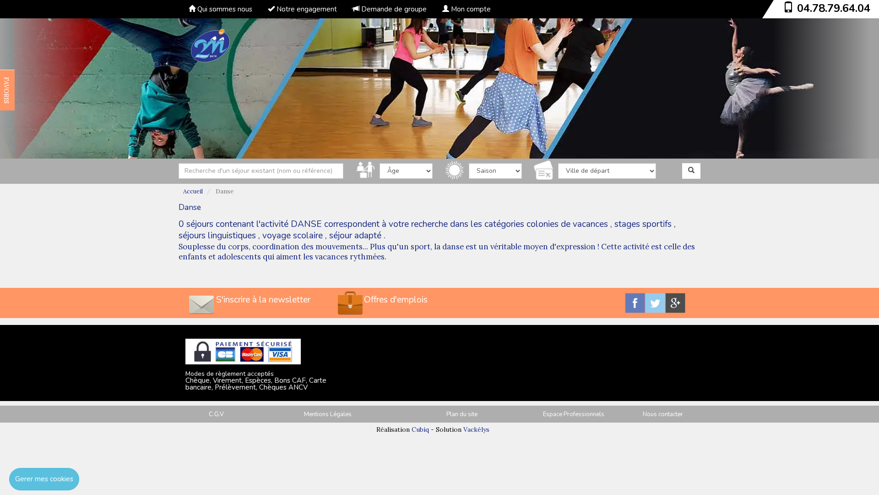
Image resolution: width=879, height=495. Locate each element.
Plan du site (461, 414)
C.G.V (216, 414)
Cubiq (420, 429)
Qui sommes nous (223, 9)
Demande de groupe (393, 9)
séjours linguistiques (217, 236)
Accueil (193, 191)
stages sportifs (643, 224)
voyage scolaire (292, 236)
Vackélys (476, 429)
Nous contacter (663, 414)
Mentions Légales (328, 414)
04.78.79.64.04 (833, 8)
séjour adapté (355, 236)
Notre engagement (306, 9)
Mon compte (470, 9)
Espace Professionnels (573, 414)
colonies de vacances (567, 224)
